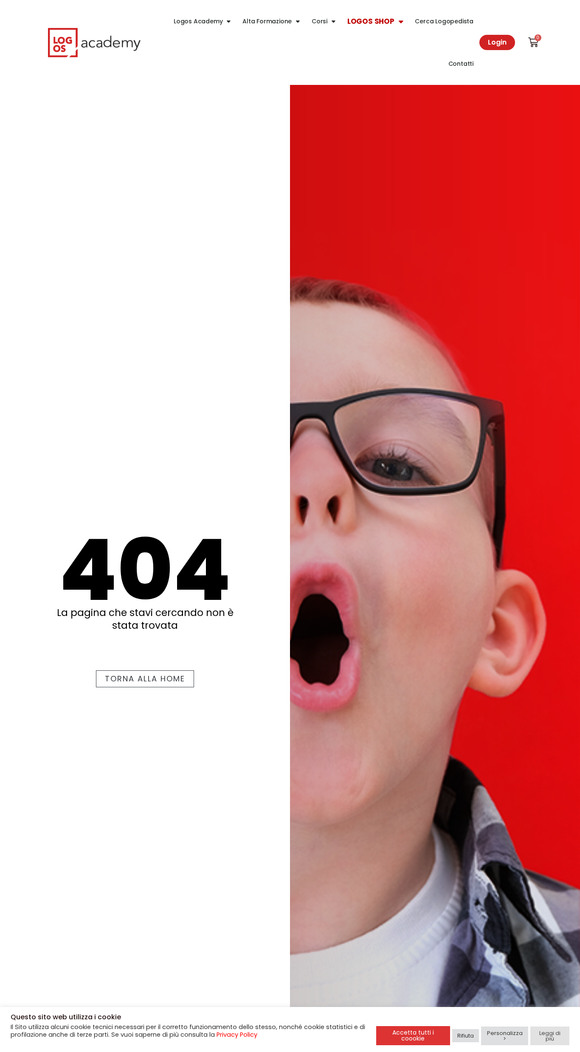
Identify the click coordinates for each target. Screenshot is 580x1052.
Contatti (460, 63)
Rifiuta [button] (465, 1036)
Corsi (319, 21)
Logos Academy (198, 21)
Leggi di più (549, 1036)
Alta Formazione (267, 21)
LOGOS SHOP (370, 21)
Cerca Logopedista (444, 21)
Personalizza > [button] (505, 1036)
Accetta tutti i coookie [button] (413, 1035)
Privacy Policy (237, 1034)
